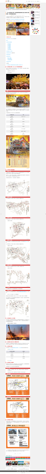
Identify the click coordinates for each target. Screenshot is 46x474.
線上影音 (32, 1)
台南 (32, 31)
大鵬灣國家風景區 (27, 340)
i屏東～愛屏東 (28, 395)
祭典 (22, 458)
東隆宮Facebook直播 (10, 349)
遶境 (12, 459)
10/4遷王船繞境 (9, 49)
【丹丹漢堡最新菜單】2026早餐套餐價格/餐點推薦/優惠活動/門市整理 (14, 467)
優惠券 (35, 31)
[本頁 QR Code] (45, 471)
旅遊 (35, 1)
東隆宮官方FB (26, 241)
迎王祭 (8, 459)
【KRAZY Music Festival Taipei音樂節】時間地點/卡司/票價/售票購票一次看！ (37, 21)
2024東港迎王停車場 (8, 61)
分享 (20, 453)
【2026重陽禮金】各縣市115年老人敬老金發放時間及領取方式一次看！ (27, 467)
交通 (7, 457)
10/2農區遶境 (9, 47)
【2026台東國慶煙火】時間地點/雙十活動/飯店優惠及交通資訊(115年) (37, 12)
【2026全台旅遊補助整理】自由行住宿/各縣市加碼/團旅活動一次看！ (20, 467)
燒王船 (13, 458)
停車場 (13, 457)
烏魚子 (8, 458)
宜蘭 (36, 32)
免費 (32, 30)
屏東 (17, 457)
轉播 (35, 29)
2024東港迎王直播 (8, 54)
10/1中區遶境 (9, 46)
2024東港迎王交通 (8, 56)
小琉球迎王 (18, 68)
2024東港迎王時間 (8, 38)
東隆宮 (27, 457)
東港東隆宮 (28, 168)
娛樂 (33, 1)
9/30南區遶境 (9, 45)
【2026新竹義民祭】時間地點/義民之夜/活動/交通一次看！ (8, 467)
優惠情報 (38, 1)
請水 (27, 458)
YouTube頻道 (20, 347)
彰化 (37, 33)
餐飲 (26, 1)
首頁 (6, 9)
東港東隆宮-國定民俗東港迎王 (22, 291)
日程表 (7, 40)
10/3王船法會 (9, 48)
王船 (17, 458)
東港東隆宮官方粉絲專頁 (15, 347)
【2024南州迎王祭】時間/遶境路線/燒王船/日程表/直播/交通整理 (17, 19)
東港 (22, 457)
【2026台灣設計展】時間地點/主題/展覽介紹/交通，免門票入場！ (37, 24)
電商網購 (29, 1)
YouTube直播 (9, 360)
